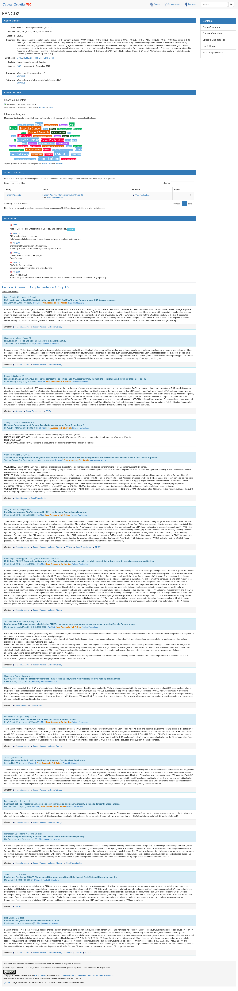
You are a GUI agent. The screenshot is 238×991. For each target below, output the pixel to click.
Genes (156, 4)
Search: (166, 183)
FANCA (68, 547)
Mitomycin (32, 143)
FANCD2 (61, 153)
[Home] (7, 982)
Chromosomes (173, 4)
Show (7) (21, 75)
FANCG (88, 952)
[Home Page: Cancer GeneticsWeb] (17, 3)
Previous (176, 203)
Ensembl (34, 57)
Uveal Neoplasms (51, 125)
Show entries (14, 183)
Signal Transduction (34, 411)
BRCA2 (52, 129)
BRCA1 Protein (58, 132)
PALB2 (48, 411)
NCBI (19, 66)
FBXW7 (98, 547)
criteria (51, 107)
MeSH (50, 164)
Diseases (192, 4)
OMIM (19, 57)
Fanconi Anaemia (38, 132)
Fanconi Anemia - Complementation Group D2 (62, 194)
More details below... (56, 197)
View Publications (142, 195)
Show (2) (21, 82)
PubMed (42, 107)
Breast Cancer (33, 149)
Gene (51, 57)
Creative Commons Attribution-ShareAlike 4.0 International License (88, 975)
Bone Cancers (21, 705)
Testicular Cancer (30, 128)
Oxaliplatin (63, 125)
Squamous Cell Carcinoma (43, 136)
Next (190, 203)
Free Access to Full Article (54, 302)
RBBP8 (18, 906)
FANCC (78, 952)
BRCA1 (65, 136)
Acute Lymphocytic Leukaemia (53, 146)
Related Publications (75, 302)
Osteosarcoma (36, 705)
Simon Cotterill (40, 975)
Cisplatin (57, 136)
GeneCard (43, 57)
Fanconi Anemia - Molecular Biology (47, 326)
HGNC (26, 57)
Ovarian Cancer (37, 154)
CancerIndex (59, 164)
